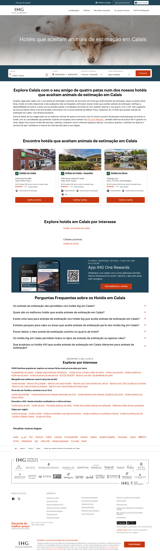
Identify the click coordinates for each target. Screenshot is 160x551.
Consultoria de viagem (90, 501)
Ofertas (86, 10)
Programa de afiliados (55, 511)
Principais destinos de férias (59, 405)
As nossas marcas (122, 10)
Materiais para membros (90, 510)
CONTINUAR (134, 544)
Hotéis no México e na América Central (100, 413)
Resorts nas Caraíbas (36, 383)
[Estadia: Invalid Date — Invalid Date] (64, 74)
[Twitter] (19, 499)
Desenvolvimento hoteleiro (57, 508)
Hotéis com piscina (114, 372)
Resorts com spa (83, 375)
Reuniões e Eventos (102, 10)
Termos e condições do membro (128, 497)
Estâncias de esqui (19, 375)
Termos (53, 547)
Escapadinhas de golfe (102, 375)
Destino (12, 71)
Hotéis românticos (133, 372)
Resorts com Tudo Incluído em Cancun (90, 383)
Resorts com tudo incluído (60, 383)
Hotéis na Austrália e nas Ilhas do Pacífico (62, 413)
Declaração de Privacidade (54, 549)
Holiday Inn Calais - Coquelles (79, 173)
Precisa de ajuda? (23, 3)
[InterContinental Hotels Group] (19, 10)
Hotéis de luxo (38, 405)
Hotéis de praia (18, 383)
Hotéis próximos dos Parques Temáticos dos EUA (100, 394)
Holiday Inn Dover (119, 173)
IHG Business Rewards (90, 497)
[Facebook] (13, 499)
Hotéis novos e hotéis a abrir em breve (86, 372)
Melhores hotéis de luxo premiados (128, 405)
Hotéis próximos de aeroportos (44, 375)
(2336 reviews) (79, 186)
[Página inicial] (16, 448)
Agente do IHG (52, 514)
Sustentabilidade (88, 507)
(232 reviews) (124, 186)
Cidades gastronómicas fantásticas (51, 372)
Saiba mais (122, 529)
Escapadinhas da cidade (22, 372)
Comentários (121, 517)
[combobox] (28, 75)
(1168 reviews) (33, 186)
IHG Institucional (88, 514)
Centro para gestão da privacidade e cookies (129, 508)
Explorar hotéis (52, 501)
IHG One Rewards (95, 119)
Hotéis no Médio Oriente (23, 416)
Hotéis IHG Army (88, 504)
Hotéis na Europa (19, 413)
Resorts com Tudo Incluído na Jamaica (29, 386)
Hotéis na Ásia (35, 413)
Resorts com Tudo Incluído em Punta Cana (68, 386)
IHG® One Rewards (141, 10)
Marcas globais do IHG (55, 504)
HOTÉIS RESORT (67, 375)
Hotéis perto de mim (20, 405)
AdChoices (120, 501)
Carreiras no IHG (53, 498)
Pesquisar (143, 73)
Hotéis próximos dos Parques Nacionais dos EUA (53, 394)
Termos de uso (121, 504)
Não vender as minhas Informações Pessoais (129, 513)
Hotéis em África (43, 416)
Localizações (73, 10)
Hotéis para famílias (20, 394)
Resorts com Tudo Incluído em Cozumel (128, 383)
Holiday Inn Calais (27, 173)
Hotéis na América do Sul (131, 413)
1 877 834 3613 (37, 524)
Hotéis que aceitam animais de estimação (92, 405)
